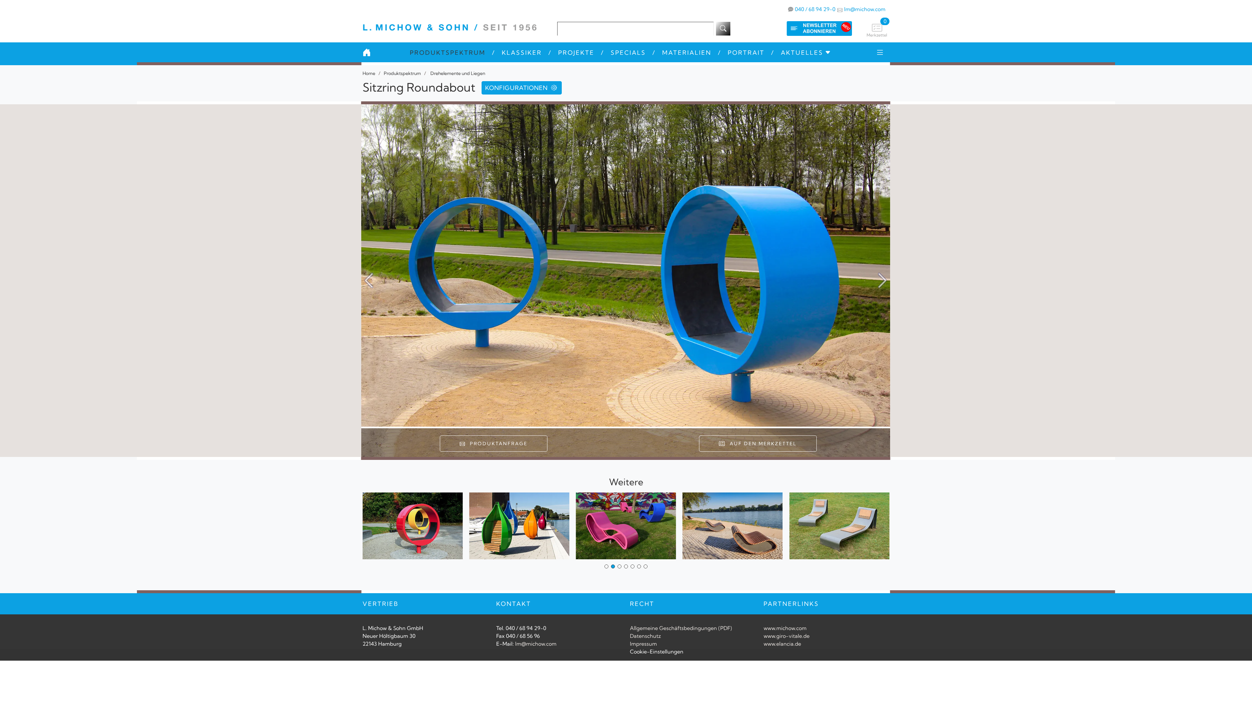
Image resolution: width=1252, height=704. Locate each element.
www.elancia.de (782, 643)
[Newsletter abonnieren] (812, 28)
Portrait (746, 52)
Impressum (643, 643)
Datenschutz (645, 636)
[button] (882, 280)
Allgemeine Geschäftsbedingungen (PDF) (681, 628)
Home (369, 73)
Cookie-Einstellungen (656, 651)
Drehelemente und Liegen (457, 73)
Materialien (686, 52)
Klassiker (522, 52)
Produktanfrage (497, 444)
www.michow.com (785, 628)
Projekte (576, 52)
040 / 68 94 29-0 (815, 9)
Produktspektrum (447, 52)
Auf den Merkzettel (761, 444)
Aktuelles (802, 52)
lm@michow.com (865, 9)
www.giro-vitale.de (787, 636)
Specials (628, 52)
